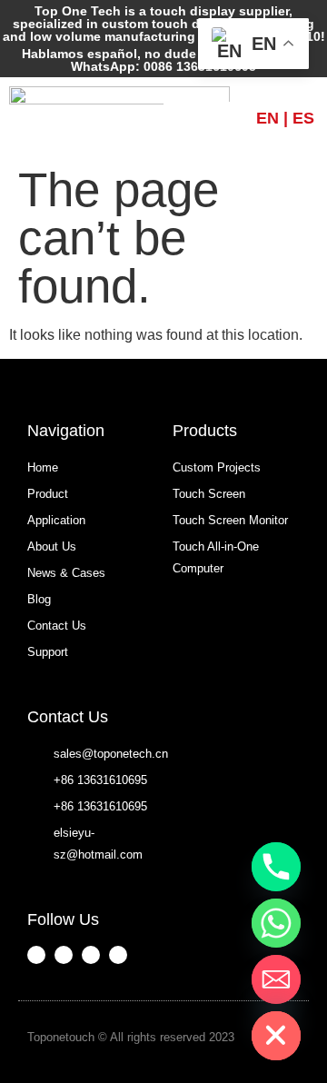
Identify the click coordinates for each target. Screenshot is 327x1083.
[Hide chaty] (276, 1035)
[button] (210, 118)
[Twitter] (118, 955)
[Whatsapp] (276, 923)
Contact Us (67, 717)
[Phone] (276, 866)
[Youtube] (63, 955)
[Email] (276, 979)
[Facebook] (36, 955)
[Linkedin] (91, 955)
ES (303, 118)
